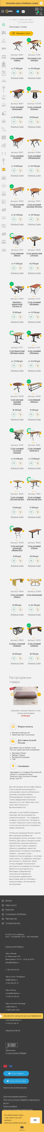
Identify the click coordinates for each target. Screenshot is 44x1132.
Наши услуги (11, 905)
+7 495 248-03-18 (12, 970)
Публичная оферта (10, 1106)
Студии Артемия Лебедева (16, 1053)
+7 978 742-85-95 (12, 997)
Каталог (9, 901)
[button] (39, 694)
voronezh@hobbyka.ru (14, 1020)
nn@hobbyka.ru (11, 1007)
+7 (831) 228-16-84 (13, 1010)
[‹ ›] (34, 46)
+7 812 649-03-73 (12, 983)
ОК (35, 1120)
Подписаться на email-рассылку (15, 1088)
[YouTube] (5, 1067)
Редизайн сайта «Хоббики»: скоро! (22, 3)
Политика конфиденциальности (15, 1097)
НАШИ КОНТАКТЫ (13, 1031)
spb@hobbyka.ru (12, 980)
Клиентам (10, 910)
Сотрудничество (13, 923)
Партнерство (11, 919)
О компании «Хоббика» (16, 914)
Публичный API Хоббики (15, 947)
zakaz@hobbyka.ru (12, 963)
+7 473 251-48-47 (12, 1023)
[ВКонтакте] (11, 1067)
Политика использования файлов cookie (18, 1110)
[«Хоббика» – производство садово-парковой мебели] (9, 11)
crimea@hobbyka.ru (13, 993)
